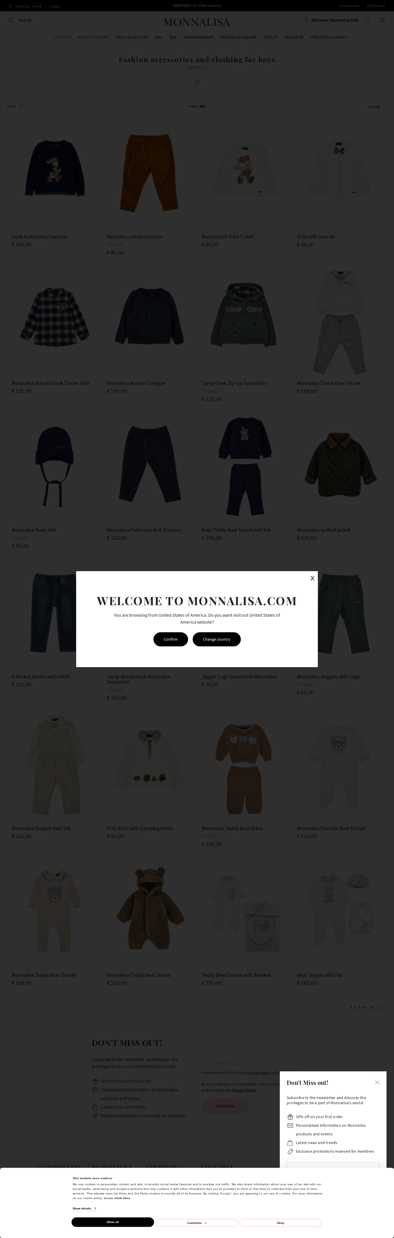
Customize (194, 1222)
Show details (82, 1208)
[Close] (377, 1082)
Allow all (113, 1222)
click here (122, 1197)
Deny (280, 1222)
